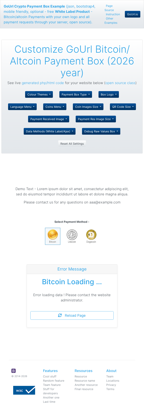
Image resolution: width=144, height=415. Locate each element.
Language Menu (21, 106)
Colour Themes (37, 94)
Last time (49, 401)
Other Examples (110, 20)
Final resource (84, 389)
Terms (110, 389)
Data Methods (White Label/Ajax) (48, 131)
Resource (81, 376)
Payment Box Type (74, 94)
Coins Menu (53, 106)
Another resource (86, 385)
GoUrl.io (132, 14)
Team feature (52, 385)
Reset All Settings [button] (72, 143)
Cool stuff (49, 376)
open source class (120, 83)
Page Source (109, 8)
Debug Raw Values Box (100, 131)
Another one (51, 397)
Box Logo (107, 94)
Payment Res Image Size (95, 119)
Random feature (53, 380)
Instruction (113, 14)
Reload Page (74, 315)
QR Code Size (122, 106)
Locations (112, 380)
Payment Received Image (47, 119)
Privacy (111, 385)
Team (109, 376)
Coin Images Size (87, 106)
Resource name (85, 380)
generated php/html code (43, 83)
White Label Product (72, 11)
